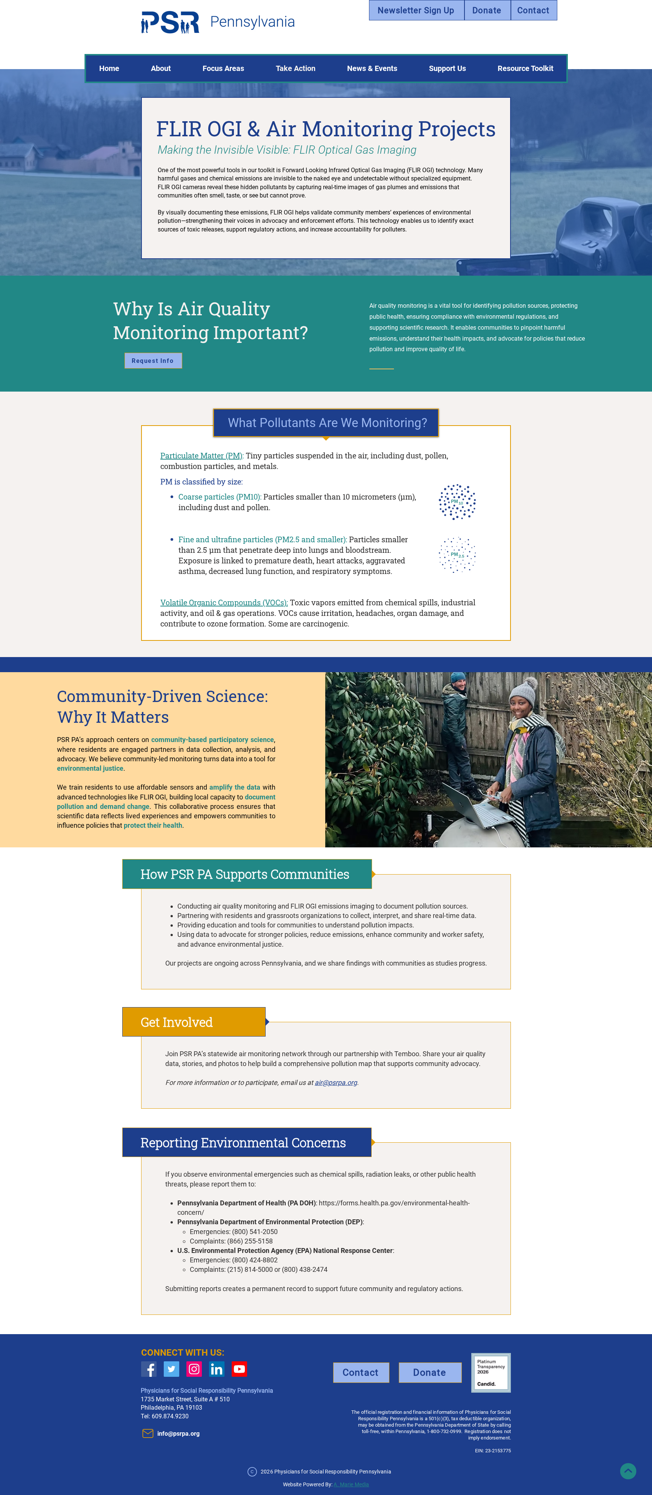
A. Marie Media (351, 1484)
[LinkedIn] (217, 1369)
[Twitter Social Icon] (171, 1369)
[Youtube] (239, 1369)
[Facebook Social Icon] (149, 1369)
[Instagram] (194, 1369)
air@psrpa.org (336, 1082)
